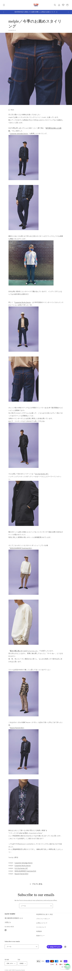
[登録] (51, 906)
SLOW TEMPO (12, 970)
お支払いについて (41, 923)
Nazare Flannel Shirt (17, 728)
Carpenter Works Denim (23, 302)
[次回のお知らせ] (68, 12)
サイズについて (41, 927)
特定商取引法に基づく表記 (44, 914)
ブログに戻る (37, 884)
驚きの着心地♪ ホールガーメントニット (24, 651)
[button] (4, 5)
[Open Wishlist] (63, 5)
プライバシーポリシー (43, 919)
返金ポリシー (40, 935)
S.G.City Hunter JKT (41, 474)
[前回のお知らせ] (4, 12)
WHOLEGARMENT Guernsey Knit (21, 548)
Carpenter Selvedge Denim (19, 134)
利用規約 (39, 931)
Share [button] (12, 110)
